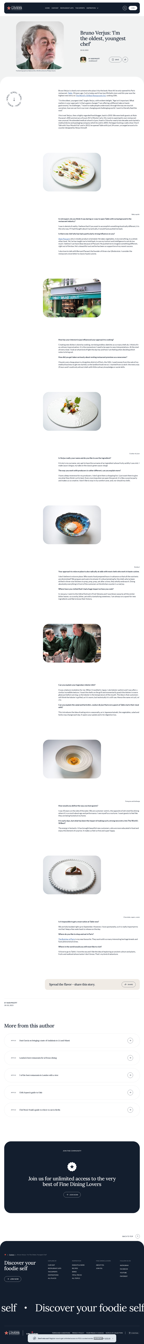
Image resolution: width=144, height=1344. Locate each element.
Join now (14, 1279)
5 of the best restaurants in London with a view (38, 1075)
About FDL (100, 1265)
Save (117, 60)
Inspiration (91, 8)
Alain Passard (64, 239)
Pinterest (124, 1276)
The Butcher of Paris (66, 939)
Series (74, 1271)
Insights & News (78, 1265)
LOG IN (107, 1338)
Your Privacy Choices (95, 1333)
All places (52, 1278)
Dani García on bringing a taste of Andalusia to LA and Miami (44, 1040)
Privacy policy (78, 1333)
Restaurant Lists (66, 8)
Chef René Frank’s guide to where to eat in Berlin (39, 1110)
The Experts (80, 8)
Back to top (127, 1236)
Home (47, 8)
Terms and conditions (61, 1333)
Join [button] (133, 8)
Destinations (53, 1275)
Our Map (55, 8)
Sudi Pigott (95, 58)
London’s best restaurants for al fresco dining (38, 1058)
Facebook (124, 1269)
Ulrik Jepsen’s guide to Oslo (30, 1092)
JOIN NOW (98, 1338)
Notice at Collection (114, 1333)
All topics (76, 1278)
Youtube (123, 1272)
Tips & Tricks (77, 1275)
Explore (11, 1255)
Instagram (124, 1265)
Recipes (75, 1268)
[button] (125, 8)
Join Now (73, 1195)
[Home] (14, 7)
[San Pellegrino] (32, 1334)
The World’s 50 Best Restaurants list (91, 95)
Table (70, 93)
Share (130, 984)
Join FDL (99, 1268)
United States (134, 1333)
